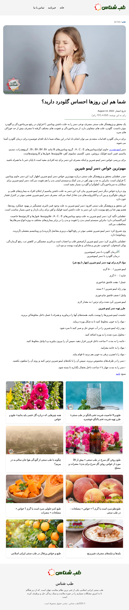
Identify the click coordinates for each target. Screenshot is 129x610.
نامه (118, 373)
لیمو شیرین (115, 149)
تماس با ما (38, 7)
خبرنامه (52, 7)
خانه (62, 7)
